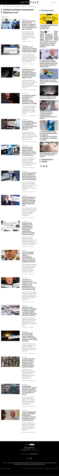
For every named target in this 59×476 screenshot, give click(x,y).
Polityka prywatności (48, 468)
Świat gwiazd (33, 464)
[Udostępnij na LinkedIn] (46, 166)
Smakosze (37, 462)
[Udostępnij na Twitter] (44, 166)
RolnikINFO (26, 462)
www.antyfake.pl (6, 6)
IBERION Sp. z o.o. (31, 447)
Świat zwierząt (42, 462)
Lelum (12, 462)
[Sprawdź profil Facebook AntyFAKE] (5, 2)
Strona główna (26, 468)
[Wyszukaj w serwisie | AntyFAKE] (2, 2)
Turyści (33, 462)
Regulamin (40, 468)
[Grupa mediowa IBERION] (55, 2)
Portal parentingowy (19, 464)
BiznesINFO (16, 462)
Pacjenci (55, 462)
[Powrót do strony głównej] (29, 445)
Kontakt (56, 468)
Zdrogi (51, 462)
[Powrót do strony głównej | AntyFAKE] (29, 2)
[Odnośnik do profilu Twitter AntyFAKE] (31, 458)
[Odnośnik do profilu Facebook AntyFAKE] (28, 458)
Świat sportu (38, 464)
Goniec (43, 464)
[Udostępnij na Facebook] (41, 166)
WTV (30, 462)
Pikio (9, 462)
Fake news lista (34, 468)
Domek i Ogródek (26, 464)
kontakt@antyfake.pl (34, 453)
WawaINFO (21, 462)
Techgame (47, 462)
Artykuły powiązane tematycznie (19, 6)
